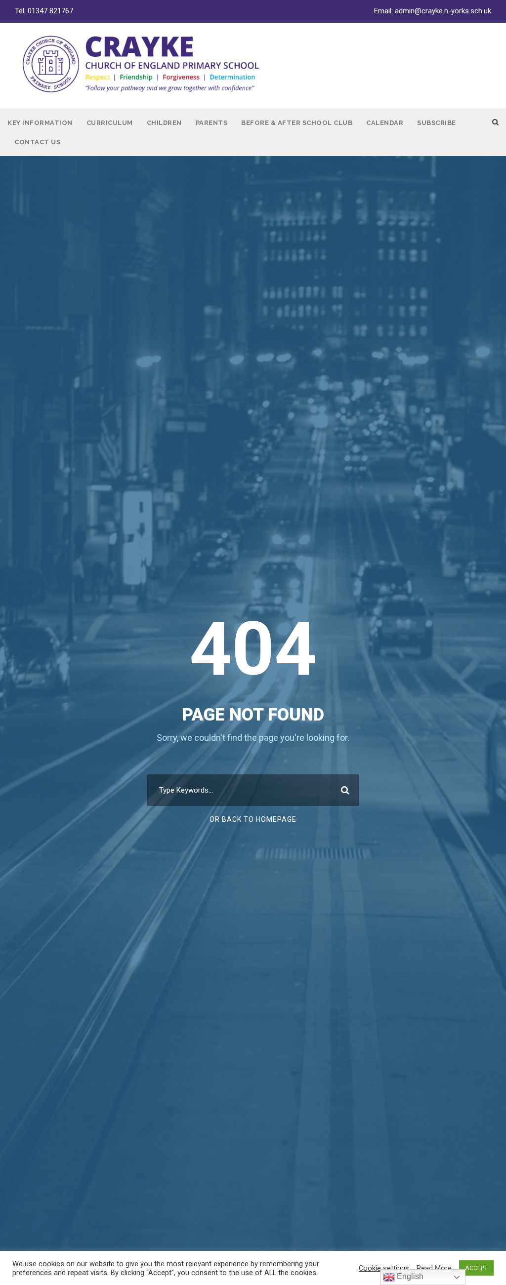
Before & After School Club (296, 122)
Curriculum (109, 122)
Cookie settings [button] (384, 1268)
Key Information (40, 122)
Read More (434, 1268)
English (409, 1276)
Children (164, 122)
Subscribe (436, 122)
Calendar (384, 122)
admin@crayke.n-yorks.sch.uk (443, 10)
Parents (212, 122)
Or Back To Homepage (253, 819)
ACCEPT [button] (476, 1268)
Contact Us (37, 142)
